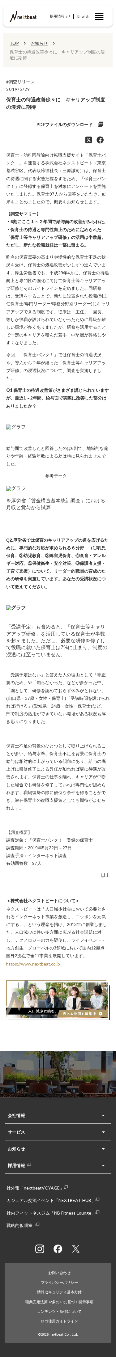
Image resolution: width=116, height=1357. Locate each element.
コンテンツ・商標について (59, 1311)
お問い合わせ (59, 1272)
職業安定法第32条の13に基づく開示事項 (59, 1302)
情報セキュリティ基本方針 (59, 1292)
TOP (14, 43)
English (83, 16)
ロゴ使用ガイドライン (59, 1321)
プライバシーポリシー (59, 1282)
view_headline (99, 16)
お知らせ (39, 43)
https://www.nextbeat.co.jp (33, 963)
